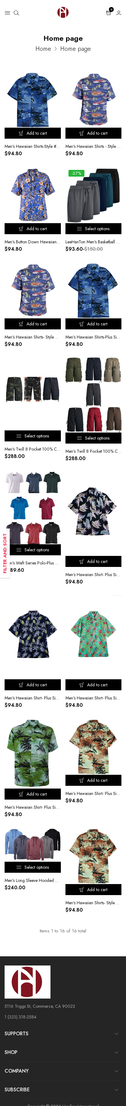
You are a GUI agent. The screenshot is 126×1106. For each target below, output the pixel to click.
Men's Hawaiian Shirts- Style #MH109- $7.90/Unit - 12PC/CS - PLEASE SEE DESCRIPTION (93, 903)
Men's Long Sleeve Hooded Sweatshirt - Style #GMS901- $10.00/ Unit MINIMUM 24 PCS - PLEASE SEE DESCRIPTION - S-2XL (33, 880)
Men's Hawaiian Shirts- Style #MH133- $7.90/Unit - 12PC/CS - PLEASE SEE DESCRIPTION (33, 337)
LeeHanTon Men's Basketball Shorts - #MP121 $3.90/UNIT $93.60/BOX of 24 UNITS (93, 242)
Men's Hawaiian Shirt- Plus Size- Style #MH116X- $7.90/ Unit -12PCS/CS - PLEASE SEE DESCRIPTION (33, 698)
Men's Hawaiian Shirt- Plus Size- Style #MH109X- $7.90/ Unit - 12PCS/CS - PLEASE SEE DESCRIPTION (93, 793)
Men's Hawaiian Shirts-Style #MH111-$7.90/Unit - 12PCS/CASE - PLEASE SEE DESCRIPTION (33, 146)
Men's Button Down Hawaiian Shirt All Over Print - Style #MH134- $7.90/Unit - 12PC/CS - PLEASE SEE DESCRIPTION (33, 242)
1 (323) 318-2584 (20, 1017)
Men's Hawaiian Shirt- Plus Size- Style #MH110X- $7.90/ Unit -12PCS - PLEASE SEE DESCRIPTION (33, 807)
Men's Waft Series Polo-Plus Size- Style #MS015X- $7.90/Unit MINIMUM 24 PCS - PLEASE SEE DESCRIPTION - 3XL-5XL (33, 563)
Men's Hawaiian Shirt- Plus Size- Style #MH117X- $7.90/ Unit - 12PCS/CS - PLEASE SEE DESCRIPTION (93, 575)
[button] (7, 12)
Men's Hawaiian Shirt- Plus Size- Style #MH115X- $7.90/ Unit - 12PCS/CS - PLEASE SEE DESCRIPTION (93, 698)
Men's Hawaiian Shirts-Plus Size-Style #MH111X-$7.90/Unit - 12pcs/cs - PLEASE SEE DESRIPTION (93, 337)
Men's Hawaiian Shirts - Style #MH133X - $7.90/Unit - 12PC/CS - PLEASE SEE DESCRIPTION (93, 146)
